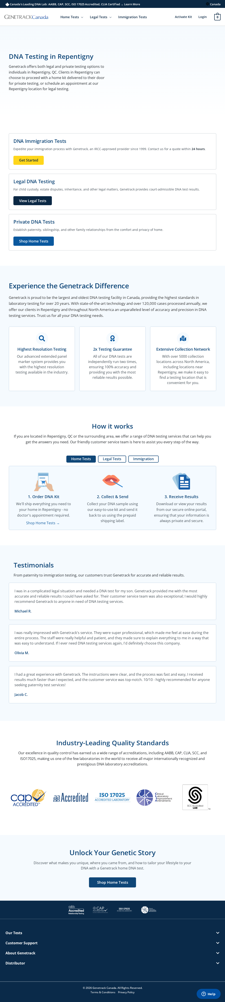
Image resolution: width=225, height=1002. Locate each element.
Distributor (15, 963)
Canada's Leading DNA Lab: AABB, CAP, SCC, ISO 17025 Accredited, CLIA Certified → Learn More (74, 4)
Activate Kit (183, 17)
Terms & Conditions (103, 992)
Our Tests (13, 932)
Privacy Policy (126, 992)
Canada (215, 4)
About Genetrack (20, 953)
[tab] (81, 459)
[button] (81, 17)
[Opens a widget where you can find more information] (208, 994)
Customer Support (21, 943)
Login (202, 17)
